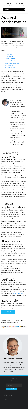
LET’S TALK (8, 312)
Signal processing (10, 67)
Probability (8, 54)
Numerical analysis (11, 61)
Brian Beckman (16, 144)
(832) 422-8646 (8, 395)
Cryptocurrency (10, 58)
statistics (20, 369)
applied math (13, 369)
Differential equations (12, 63)
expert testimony (18, 293)
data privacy (9, 371)
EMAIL (6, 399)
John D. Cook (14, 378)
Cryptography (9, 56)
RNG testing (9, 65)
